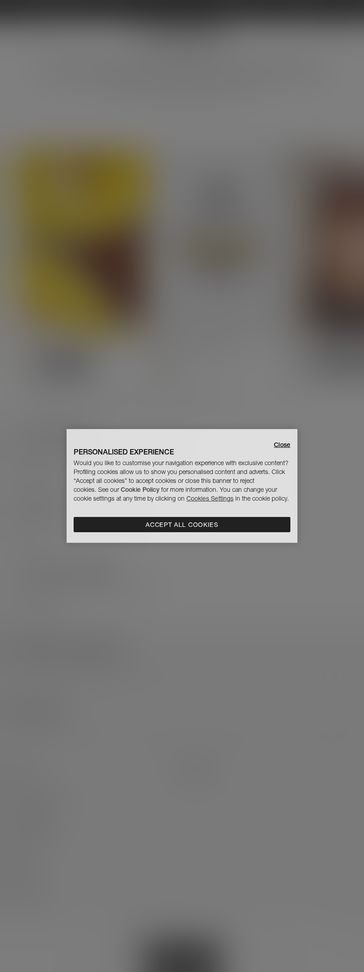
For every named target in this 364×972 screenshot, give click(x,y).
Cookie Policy (140, 490)
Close (282, 444)
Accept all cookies (182, 525)
